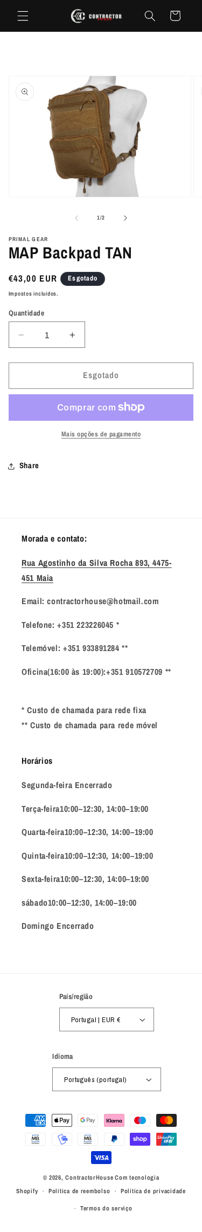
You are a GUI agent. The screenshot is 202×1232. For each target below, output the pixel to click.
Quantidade (26, 313)
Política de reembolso (79, 1191)
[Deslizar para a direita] (125, 218)
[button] (22, 15)
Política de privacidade (153, 1191)
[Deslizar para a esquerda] (76, 218)
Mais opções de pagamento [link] (101, 434)
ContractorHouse (89, 1177)
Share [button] (29, 465)
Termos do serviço (106, 1208)
